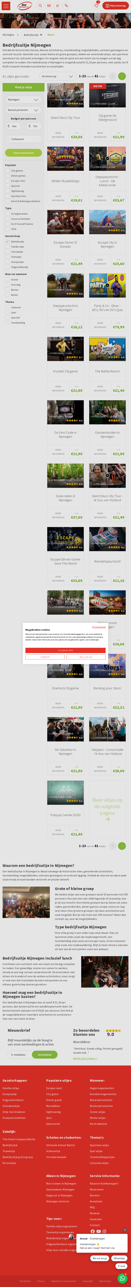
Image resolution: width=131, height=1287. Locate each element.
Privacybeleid (99, 627)
